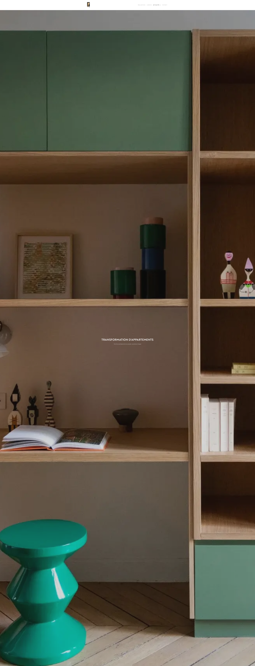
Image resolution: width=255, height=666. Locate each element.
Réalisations (141, 5)
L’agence (149, 5)
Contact (164, 5)
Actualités (156, 5)
